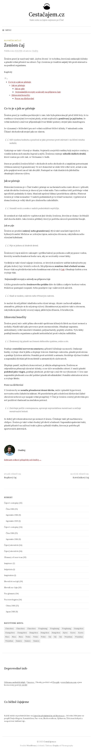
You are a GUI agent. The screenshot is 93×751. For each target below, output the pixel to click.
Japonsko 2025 (12, 521)
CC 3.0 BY (23, 685)
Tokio (28, 637)
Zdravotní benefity (21, 95)
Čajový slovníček (11, 545)
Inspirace (8, 563)
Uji (50, 637)
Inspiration (9, 575)
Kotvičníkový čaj (81, 477)
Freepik (56, 682)
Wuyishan (68, 637)
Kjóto (65, 633)
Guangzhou (78, 628)
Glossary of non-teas (13, 557)
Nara (7, 637)
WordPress (31, 745)
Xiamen (19, 641)
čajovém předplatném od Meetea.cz (48, 715)
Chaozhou (9, 628)
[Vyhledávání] (88, 30)
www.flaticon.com (68, 682)
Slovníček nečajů (12, 40)
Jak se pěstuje (18, 85)
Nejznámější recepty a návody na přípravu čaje (38, 92)
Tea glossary (9, 593)
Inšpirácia (8, 569)
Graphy (56, 745)
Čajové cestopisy (11, 503)
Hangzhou (34, 633)
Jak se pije (20, 88)
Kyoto (72, 633)
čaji (62, 269)
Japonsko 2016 (12, 515)
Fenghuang (42, 628)
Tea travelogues (11, 599)
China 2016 (10, 606)
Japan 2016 (10, 611)
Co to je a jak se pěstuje (19, 82)
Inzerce (30, 682)
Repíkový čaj (10, 477)
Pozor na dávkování (24, 98)
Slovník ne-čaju (11, 587)
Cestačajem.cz (46, 14)
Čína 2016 (10, 509)
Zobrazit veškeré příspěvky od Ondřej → (22, 460)
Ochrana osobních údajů (14, 682)
